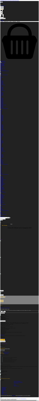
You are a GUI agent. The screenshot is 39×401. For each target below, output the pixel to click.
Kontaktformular (6, 353)
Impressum (15, 385)
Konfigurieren (8, 399)
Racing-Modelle (4, 388)
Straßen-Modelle (4, 389)
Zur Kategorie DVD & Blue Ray (4, 174)
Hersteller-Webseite (5, 343)
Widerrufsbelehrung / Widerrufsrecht (18, 382)
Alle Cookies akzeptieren (13, 399)
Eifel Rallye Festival (4, 387)
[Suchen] (7, 217)
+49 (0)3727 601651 (7, 348)
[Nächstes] (3, 290)
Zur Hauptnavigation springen (15, 0)
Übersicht (2, 21)
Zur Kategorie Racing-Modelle (4, 108)
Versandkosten (13, 395)
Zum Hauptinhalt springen (3, 0)
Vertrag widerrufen (2, 1)
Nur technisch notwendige (3, 399)
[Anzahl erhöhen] (5, 311)
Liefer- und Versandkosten (17, 381)
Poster (2, 391)
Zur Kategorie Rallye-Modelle (4, 74)
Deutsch (1, 3)
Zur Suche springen (9, 0)
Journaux (1, 239)
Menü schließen (3, 18)
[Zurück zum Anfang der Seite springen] (1, 398)
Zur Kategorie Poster (2, 204)
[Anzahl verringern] (1, 311)
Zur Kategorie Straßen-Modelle (4, 164)
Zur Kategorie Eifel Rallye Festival (4, 70)
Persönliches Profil (6, 21)
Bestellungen (18, 21)
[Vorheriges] (1, 290)
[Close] (0, 400)
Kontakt (15, 384)
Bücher (3, 390)
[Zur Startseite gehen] (3, 5)
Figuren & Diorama (4, 392)
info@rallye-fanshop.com (6, 352)
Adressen (10, 21)
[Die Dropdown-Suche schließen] (8, 217)
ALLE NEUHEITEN (4, 394)
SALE (2, 393)
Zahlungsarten (14, 21)
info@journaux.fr (2, 338)
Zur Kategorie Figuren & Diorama (4, 210)
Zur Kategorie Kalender (3, 214)
